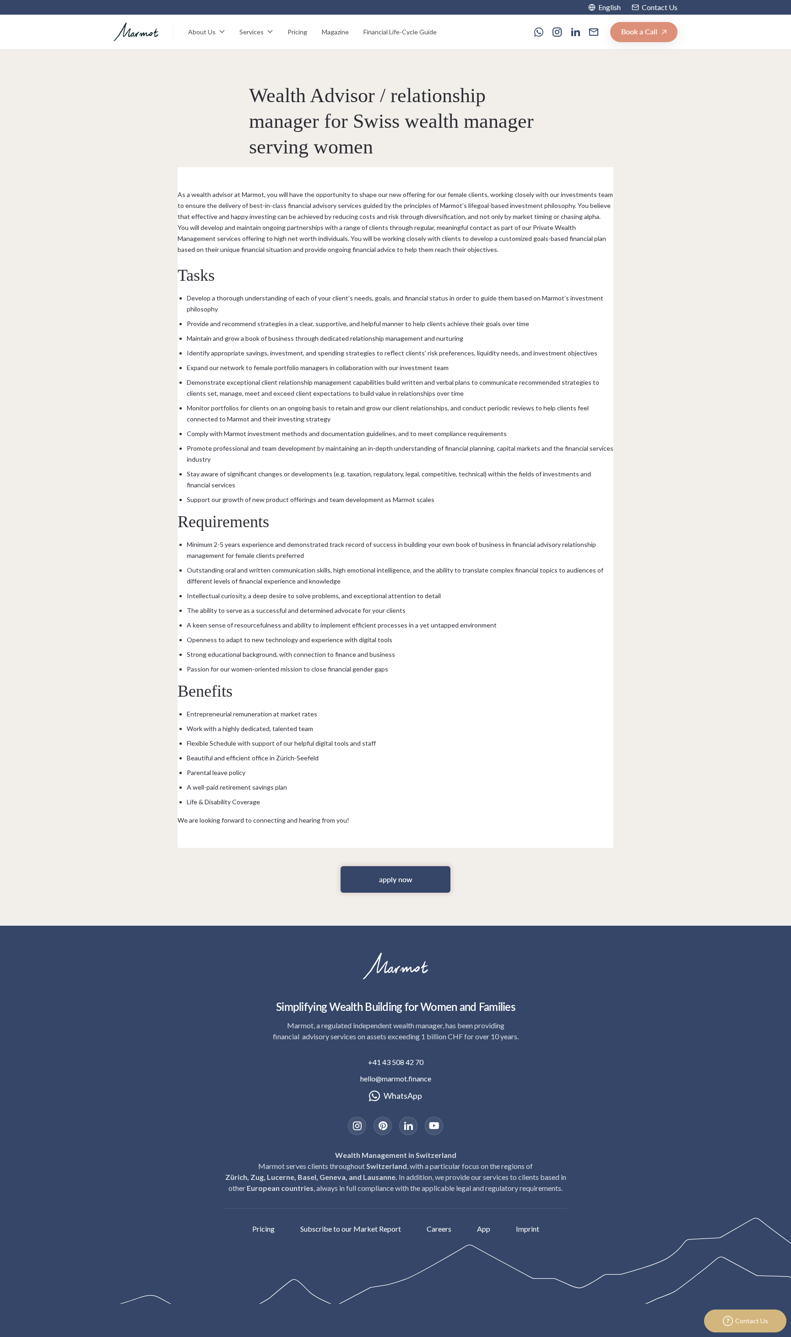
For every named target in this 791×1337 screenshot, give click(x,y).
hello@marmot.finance (395, 1078)
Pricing (297, 32)
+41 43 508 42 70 (395, 1062)
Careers (439, 1228)
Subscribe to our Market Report (350, 1228)
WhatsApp (403, 1096)
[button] (604, 7)
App (483, 1228)
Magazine (335, 32)
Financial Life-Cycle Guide (400, 32)
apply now (395, 879)
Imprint (527, 1228)
